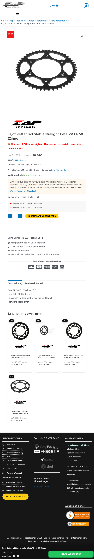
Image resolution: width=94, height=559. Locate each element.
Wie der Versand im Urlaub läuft (23, 191)
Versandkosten (19, 160)
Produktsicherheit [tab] (34, 283)
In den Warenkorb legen (42, 216)
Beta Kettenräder (59, 170)
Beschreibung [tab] (15, 283)
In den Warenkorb (71, 554)
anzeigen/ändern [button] (42, 486)
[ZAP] (26, 124)
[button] (17, 15)
